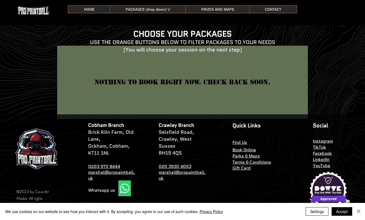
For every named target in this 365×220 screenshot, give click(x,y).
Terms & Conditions (251, 162)
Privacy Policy (211, 211)
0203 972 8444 (104, 166)
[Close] (358, 211)
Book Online (244, 150)
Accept (342, 211)
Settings (317, 211)
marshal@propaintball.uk (111, 175)
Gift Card (241, 168)
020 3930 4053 (175, 166)
